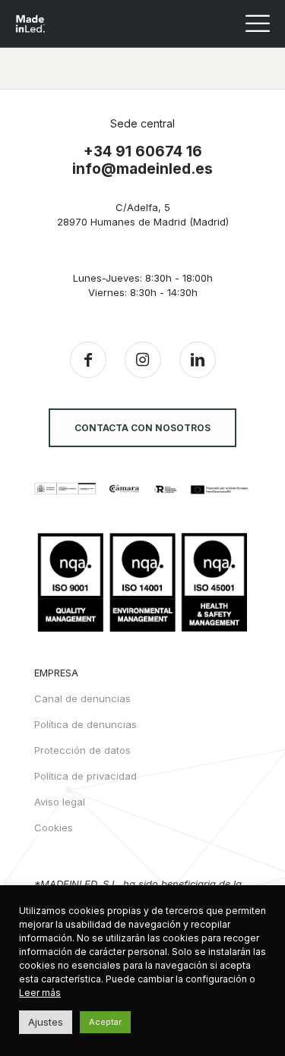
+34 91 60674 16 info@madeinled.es (142, 160)
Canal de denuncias (82, 698)
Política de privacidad (85, 776)
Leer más (40, 992)
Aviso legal (59, 802)
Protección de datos (82, 750)
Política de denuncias (85, 724)
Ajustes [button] (45, 1022)
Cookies (53, 827)
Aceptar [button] (105, 1022)
